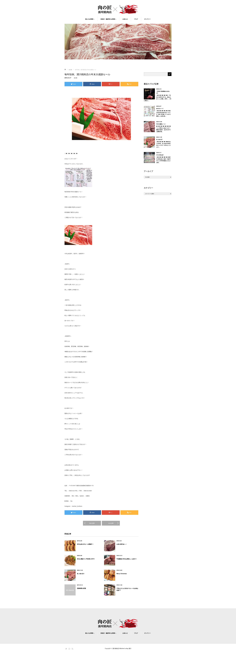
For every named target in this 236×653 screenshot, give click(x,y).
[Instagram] (69, 648)
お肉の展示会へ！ (122, 544)
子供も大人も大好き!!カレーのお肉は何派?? (127, 589)
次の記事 (110, 523)
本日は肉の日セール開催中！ (85, 544)
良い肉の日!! (80, 573)
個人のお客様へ (89, 19)
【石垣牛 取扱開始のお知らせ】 (163, 92)
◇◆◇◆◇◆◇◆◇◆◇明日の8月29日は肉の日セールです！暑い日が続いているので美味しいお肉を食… (163, 113)
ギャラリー (147, 19)
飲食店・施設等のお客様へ (108, 19)
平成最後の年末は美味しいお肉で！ (127, 559)
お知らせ (125, 19)
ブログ (136, 19)
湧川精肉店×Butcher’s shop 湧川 (121, 648)
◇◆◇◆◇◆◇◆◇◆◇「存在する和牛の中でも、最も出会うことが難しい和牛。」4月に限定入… (157, 97)
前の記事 (92, 523)
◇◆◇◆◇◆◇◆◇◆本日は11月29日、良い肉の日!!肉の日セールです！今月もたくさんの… (163, 144)
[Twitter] (66, 648)
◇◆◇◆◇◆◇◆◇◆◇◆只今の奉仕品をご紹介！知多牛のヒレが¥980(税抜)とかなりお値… (163, 159)
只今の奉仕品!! (160, 155)
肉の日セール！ (160, 108)
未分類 (75, 78)
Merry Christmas (122, 573)
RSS (72, 648)
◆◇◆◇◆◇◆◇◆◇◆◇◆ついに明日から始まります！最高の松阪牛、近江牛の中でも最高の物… (163, 128)
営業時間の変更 (81, 588)
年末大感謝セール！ (161, 124)
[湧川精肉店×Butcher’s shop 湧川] (118, 9)
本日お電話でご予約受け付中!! (86, 559)
